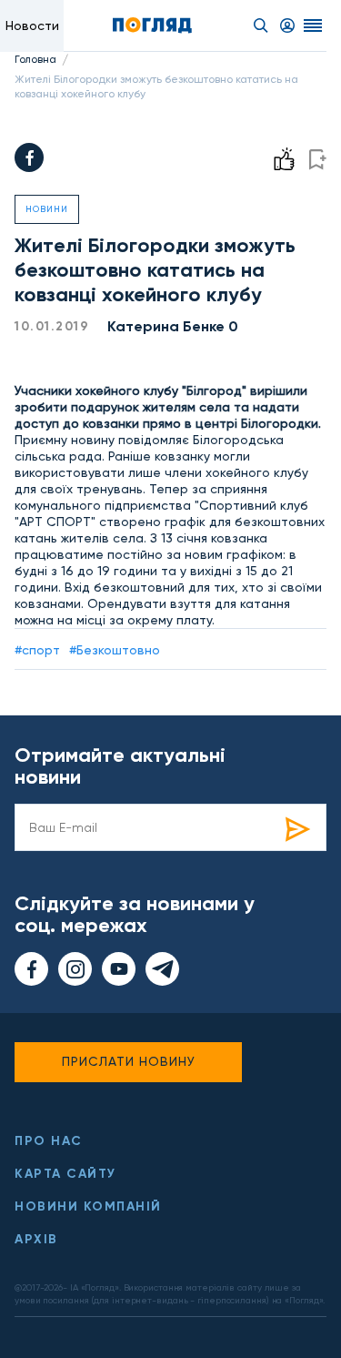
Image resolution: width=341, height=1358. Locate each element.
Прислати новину (129, 1061)
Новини (46, 209)
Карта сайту (65, 1173)
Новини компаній (88, 1206)
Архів (36, 1239)
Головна (35, 59)
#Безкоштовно (114, 650)
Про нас (49, 1141)
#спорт (37, 650)
